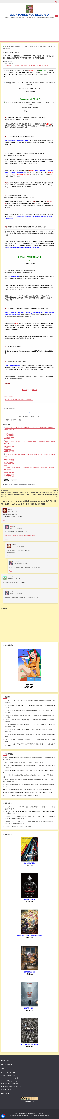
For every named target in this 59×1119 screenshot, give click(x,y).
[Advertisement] (29, 31)
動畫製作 (25, 484)
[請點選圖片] (29, 1099)
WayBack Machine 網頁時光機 (10, 1084)
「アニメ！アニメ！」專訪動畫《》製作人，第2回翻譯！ (26, 66)
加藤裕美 (21, 484)
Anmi (6, 484)
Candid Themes (44, 1115)
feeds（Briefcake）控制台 (9, 1072)
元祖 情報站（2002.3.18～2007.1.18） (12, 1086)
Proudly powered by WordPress (19, 1115)
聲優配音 (17, 52)
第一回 (24, 389)
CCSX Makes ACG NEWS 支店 (29, 14)
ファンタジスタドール (13, 484)
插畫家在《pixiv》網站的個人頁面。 (19, 400)
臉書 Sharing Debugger (9, 1089)
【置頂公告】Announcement (18, 826)
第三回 (34, 389)
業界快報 (11, 52)
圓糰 (7, 821)
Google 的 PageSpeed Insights (11, 1081)
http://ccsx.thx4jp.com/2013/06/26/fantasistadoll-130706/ (20, 535)
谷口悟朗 (30, 484)
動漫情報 (5, 52)
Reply (4, 520)
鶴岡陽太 (34, 484)
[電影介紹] (29, 861)
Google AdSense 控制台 (9, 1075)
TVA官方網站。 (9, 396)
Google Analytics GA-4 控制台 (10, 1078)
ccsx (11, 526)
